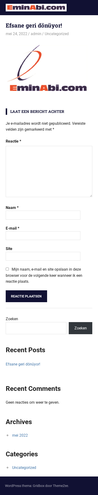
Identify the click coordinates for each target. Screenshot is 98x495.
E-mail (12, 228)
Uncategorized (57, 34)
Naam (12, 207)
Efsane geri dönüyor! (23, 364)
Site (9, 248)
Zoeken (12, 319)
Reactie (13, 141)
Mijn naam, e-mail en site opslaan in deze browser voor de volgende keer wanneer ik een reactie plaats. (44, 275)
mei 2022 (20, 435)
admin (36, 34)
